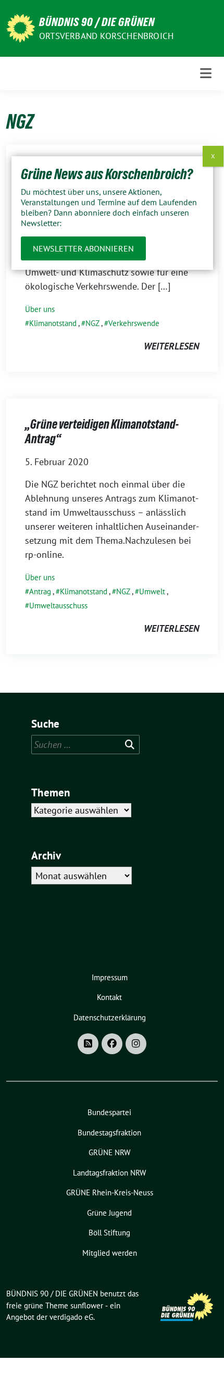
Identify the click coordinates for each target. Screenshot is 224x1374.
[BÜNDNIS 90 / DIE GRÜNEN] (20, 27)
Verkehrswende (133, 323)
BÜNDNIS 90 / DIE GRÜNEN (97, 22)
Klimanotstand (53, 323)
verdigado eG (71, 1317)
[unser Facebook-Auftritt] (112, 1043)
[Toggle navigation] (206, 73)
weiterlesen (171, 346)
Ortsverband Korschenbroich (106, 36)
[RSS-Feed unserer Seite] (88, 1043)
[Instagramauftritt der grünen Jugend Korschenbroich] (136, 1043)
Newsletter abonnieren (83, 248)
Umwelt (152, 591)
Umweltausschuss (58, 605)
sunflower (86, 1305)
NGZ (92, 323)
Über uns (40, 309)
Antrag (40, 591)
